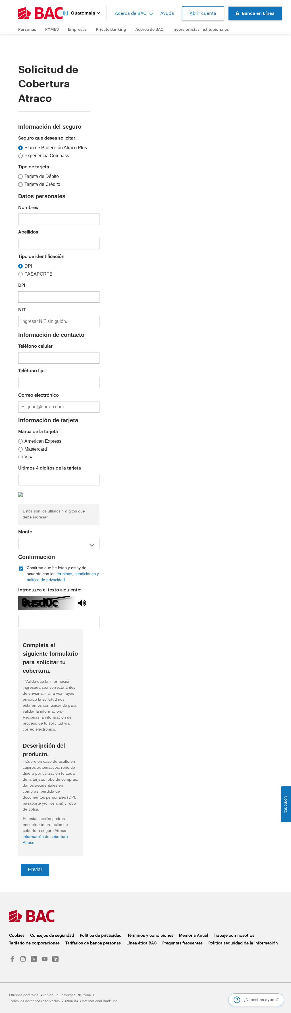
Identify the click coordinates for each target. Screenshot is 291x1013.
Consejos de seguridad (52, 935)
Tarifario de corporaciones (34, 942)
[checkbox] (58, 574)
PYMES (52, 29)
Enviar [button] (35, 869)
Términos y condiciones (150, 935)
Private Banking (111, 29)
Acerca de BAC (131, 13)
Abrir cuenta (203, 13)
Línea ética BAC (141, 942)
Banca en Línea (258, 13)
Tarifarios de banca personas (93, 942)
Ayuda (167, 13)
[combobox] (58, 543)
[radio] (56, 148)
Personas (27, 29)
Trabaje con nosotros (234, 935)
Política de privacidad (101, 935)
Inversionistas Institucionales (200, 29)
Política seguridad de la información (243, 942)
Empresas (77, 29)
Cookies (16, 935)
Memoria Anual (193, 935)
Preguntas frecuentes (182, 942)
